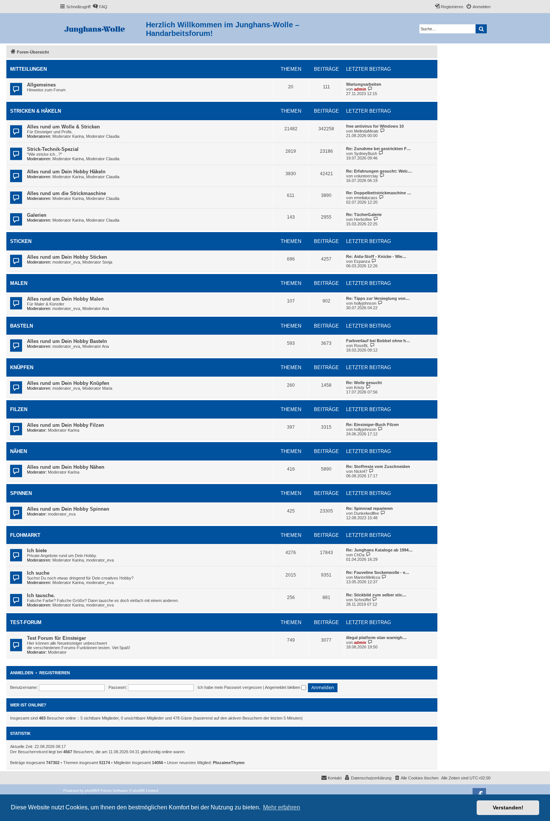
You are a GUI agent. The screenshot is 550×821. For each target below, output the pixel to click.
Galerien (36, 215)
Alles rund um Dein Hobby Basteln (67, 341)
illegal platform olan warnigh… (376, 637)
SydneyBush (365, 153)
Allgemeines (41, 85)
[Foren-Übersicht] (102, 28)
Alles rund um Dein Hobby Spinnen (68, 509)
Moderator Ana (95, 308)
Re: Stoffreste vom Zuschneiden (378, 466)
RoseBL (361, 345)
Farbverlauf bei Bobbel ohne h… (378, 340)
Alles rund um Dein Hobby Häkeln (66, 171)
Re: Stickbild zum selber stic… (376, 595)
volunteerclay (366, 176)
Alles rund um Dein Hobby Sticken (67, 257)
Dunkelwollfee (366, 513)
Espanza (362, 261)
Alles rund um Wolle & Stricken (63, 127)
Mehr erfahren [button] (281, 807)
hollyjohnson (365, 303)
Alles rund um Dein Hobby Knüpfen (68, 383)
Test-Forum (26, 622)
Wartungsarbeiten (363, 84)
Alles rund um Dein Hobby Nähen (65, 467)
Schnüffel (362, 599)
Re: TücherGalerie (364, 214)
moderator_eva (66, 262)
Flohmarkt (25, 535)
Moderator (57, 652)
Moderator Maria (97, 388)
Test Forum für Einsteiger (56, 638)
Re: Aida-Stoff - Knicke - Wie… (376, 256)
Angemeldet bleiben (283, 687)
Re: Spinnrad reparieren (369, 508)
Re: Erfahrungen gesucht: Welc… (379, 171)
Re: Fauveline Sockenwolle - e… (377, 572)
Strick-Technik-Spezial (53, 149)
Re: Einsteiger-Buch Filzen (372, 424)
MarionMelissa (367, 577)
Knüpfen (21, 367)
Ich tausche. (41, 595)
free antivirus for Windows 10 (375, 126)
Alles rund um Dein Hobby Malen (65, 299)
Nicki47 (360, 471)
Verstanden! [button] (508, 808)
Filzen (18, 409)
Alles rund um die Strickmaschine (66, 193)
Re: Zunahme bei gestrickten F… (378, 148)
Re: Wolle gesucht (364, 382)
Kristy (359, 387)
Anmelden (21, 673)
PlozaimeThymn (229, 762)
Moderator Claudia (102, 136)
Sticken (20, 241)
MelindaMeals (366, 131)
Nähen (18, 451)
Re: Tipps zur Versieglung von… (378, 298)
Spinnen (21, 493)
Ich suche (38, 573)
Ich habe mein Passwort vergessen (230, 687)
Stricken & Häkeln (35, 111)
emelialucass (366, 197)
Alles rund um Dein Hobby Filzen (65, 425)
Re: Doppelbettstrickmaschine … (378, 193)
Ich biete (37, 550)
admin (360, 89)
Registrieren (54, 673)
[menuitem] (99, 6)
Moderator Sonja (97, 262)
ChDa (359, 555)
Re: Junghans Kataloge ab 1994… (379, 550)
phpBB (91, 790)
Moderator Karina (68, 136)
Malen (18, 283)
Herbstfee (363, 219)
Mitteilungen (28, 69)
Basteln (21, 326)
